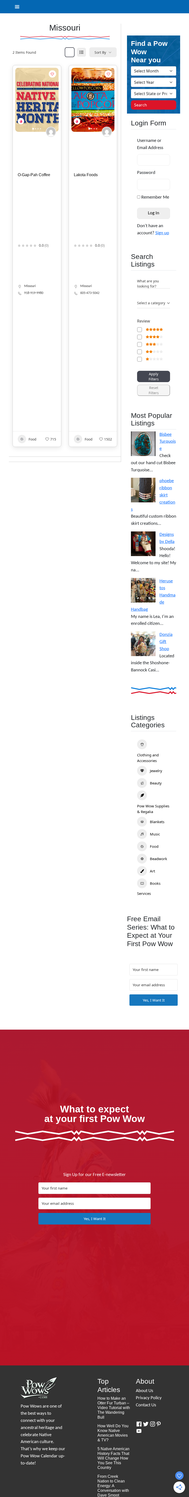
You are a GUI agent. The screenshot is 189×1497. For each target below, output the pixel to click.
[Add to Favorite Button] (52, 74)
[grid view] (70, 52)
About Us (144, 1391)
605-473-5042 (89, 293)
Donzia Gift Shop (166, 641)
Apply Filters (154, 376)
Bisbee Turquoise (167, 441)
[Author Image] (51, 132)
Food (32, 439)
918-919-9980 (33, 293)
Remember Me (154, 197)
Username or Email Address (150, 144)
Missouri (30, 286)
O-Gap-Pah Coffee (34, 175)
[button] (21, 99)
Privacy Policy (149, 1398)
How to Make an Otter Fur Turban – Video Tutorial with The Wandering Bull (113, 1407)
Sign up (162, 233)
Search (140, 105)
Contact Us (146, 1405)
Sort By (100, 52)
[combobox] (153, 303)
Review (143, 321)
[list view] (81, 52)
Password (146, 172)
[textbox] (151, 303)
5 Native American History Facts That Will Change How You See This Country (113, 1458)
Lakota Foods (86, 175)
